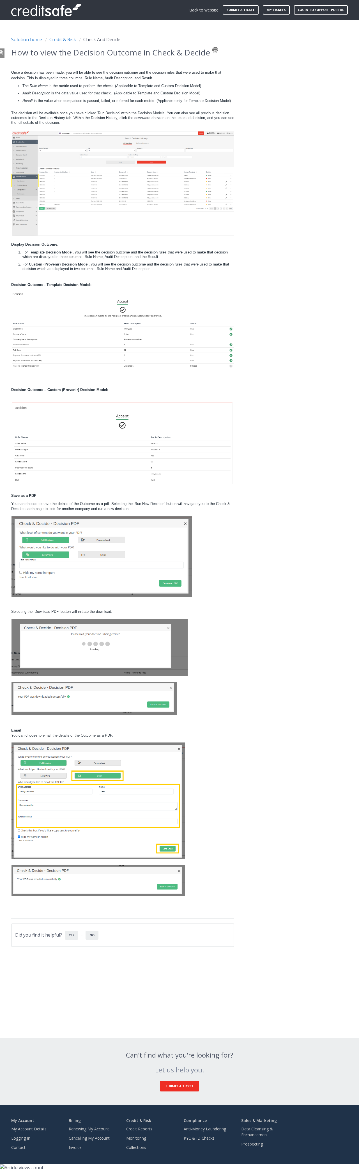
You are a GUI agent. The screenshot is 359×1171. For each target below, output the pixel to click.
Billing (75, 1120)
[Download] (169, 529)
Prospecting (252, 1144)
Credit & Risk (62, 39)
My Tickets (276, 10)
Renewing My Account (89, 1129)
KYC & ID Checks (199, 1138)
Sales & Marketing (259, 1120)
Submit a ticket (241, 10)
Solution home (27, 39)
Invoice (75, 1147)
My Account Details (29, 1129)
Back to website (203, 10)
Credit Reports (139, 1129)
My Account (22, 1120)
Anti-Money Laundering (205, 1129)
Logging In (20, 1138)
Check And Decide (101, 39)
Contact (18, 1147)
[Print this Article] (215, 50)
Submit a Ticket (179, 1086)
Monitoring (136, 1138)
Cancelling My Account (89, 1138)
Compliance (195, 1120)
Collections (136, 1147)
